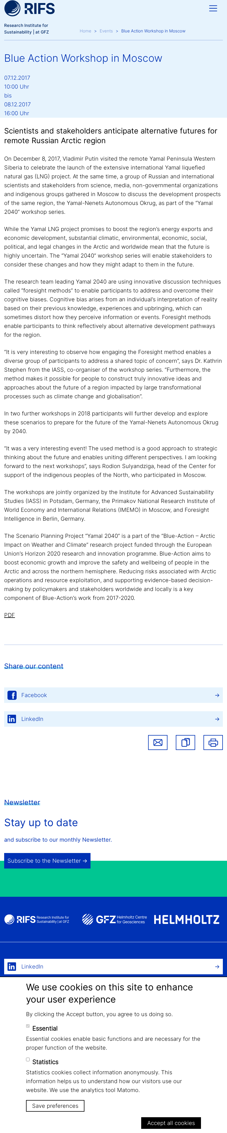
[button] (185, 742)
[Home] (29, 8)
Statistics (45, 1062)
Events (106, 31)
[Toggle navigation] (213, 8)
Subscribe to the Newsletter (44, 860)
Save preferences (55, 1106)
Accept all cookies (171, 1123)
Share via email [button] (157, 742)
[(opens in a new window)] (114, 919)
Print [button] (213, 742)
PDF (9, 615)
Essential (45, 1028)
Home (85, 31)
